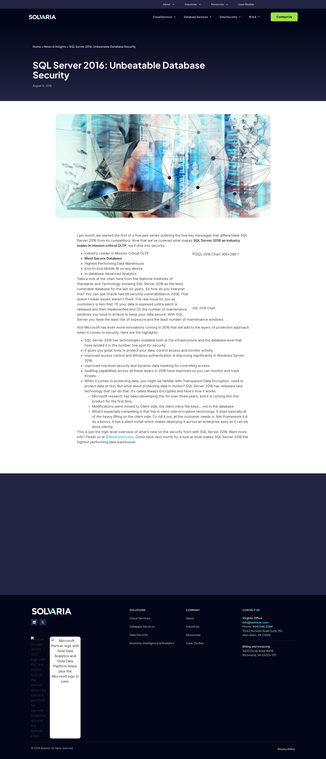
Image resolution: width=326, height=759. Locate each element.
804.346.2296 (263, 626)
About (166, 4)
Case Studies (246, 4)
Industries (191, 4)
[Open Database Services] (210, 17)
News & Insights (55, 46)
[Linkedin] (34, 622)
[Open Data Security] (239, 17)
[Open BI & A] (259, 17)
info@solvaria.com (255, 622)
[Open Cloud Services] (175, 17)
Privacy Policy (286, 749)
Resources (217, 4)
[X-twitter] (42, 622)
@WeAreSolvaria (120, 437)
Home (37, 46)
